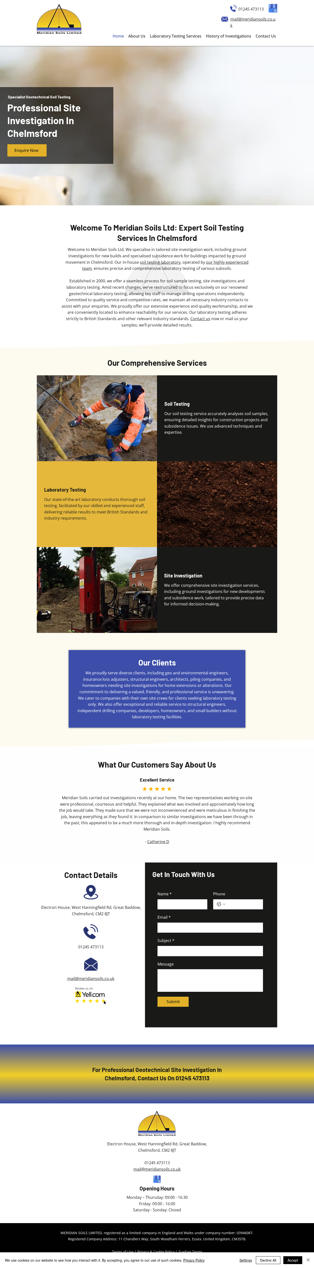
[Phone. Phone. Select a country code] (221, 904)
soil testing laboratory (160, 262)
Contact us (200, 318)
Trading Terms (190, 1251)
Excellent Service (157, 780)
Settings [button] (245, 1260)
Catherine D (158, 841)
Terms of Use (122, 1251)
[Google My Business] (273, 8)
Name (164, 894)
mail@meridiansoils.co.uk (90, 978)
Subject (165, 940)
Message (165, 964)
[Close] (308, 1260)
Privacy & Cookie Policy (155, 1251)
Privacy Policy (194, 1260)
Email (164, 917)
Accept (293, 1260)
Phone (219, 894)
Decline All (268, 1260)
